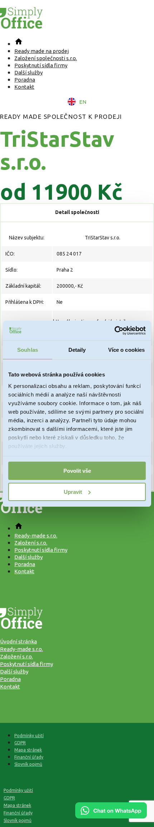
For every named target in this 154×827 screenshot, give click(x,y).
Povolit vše (77, 471)
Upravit (73, 492)
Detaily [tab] (77, 350)
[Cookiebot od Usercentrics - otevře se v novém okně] (114, 330)
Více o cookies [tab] (126, 350)
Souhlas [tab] (27, 350)
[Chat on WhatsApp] (111, 815)
